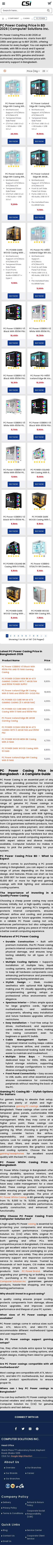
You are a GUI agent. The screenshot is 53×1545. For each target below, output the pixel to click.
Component (13, 18)
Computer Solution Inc (13, 1281)
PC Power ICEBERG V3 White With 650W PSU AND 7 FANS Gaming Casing (14, 424)
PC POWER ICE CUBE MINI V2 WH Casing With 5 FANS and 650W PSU (19, 710)
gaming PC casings (27, 1106)
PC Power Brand (31, 1271)
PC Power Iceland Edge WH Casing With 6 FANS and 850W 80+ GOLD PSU (14, 105)
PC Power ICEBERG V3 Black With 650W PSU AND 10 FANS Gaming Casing (14, 330)
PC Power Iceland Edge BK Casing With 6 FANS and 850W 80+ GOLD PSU (40, 105)
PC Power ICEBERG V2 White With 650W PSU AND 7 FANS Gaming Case (14, 471)
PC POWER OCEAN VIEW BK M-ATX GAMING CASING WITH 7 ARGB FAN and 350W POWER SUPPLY (19, 681)
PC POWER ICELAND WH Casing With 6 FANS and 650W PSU (40, 471)
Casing (26, 18)
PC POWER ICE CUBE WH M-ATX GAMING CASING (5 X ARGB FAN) (18, 701)
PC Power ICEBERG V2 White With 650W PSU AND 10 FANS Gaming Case (40, 330)
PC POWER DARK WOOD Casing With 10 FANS (40, 518)
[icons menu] (16, 1429)
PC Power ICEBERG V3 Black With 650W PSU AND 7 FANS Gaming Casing (40, 424)
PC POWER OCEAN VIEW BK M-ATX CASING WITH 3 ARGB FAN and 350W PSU (20, 730)
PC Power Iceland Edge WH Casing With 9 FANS (14, 175)
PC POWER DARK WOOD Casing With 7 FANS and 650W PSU (14, 251)
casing (32, 1224)
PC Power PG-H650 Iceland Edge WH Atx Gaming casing (40, 251)
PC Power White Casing (13, 1197)
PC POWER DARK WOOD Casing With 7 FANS (14, 612)
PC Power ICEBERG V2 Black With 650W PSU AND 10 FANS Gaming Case (14, 377)
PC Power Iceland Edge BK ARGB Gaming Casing (40, 175)
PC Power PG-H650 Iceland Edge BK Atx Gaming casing (40, 377)
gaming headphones (12, 1153)
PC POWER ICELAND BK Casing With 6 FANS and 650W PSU (14, 565)
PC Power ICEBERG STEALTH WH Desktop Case (40, 565)
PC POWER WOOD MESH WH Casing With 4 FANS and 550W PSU (40, 612)
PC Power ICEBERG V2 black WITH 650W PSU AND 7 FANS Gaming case (14, 518)
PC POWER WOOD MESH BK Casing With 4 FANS (19, 740)
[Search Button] (49, 3)
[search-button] (48, 10)
